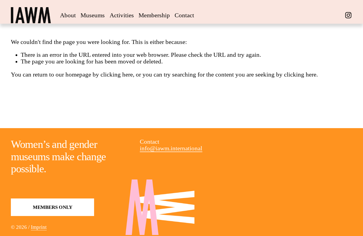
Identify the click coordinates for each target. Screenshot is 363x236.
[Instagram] (348, 15)
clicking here (117, 74)
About (68, 15)
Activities (122, 15)
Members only (52, 207)
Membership (154, 15)
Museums (93, 15)
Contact (184, 15)
